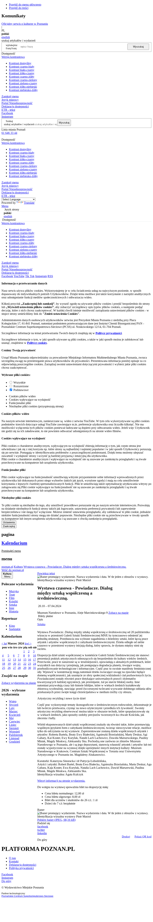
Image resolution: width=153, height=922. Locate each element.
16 (29, 659)
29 (24, 667)
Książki (13, 601)
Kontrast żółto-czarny (21, 73)
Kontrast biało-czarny (21, 70)
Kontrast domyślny (20, 63)
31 (34, 667)
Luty (12, 708)
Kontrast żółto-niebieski (23, 86)
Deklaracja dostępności (22, 864)
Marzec (13, 711)
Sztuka (13, 604)
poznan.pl (7, 566)
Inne (11, 608)
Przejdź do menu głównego (25, 4)
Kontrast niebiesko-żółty (23, 90)
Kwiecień (14, 714)
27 (14, 667)
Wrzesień (14, 731)
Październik (16, 734)
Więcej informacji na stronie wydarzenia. (61, 780)
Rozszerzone (21, 386)
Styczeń (13, 704)
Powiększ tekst (46, 573)
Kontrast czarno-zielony (23, 80)
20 (14, 663)
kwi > (28, 643)
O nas (12, 858)
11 (3, 659)
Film (11, 598)
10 (34, 655)
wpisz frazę (14, 47)
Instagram (7, 116)
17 (34, 659)
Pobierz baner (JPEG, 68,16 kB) (56, 819)
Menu (4, 206)
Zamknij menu (10, 96)
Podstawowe (21, 390)
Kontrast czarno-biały (21, 66)
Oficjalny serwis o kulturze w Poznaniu (24, 23)
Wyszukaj (138, 46)
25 (3, 667)
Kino (12, 625)
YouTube (19, 276)
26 (9, 667)
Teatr (12, 594)
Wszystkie (19, 382)
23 (29, 663)
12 (9, 659)
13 (14, 659)
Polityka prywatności (21, 868)
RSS (50, 276)
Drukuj (126, 836)
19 (9, 663)
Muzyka (14, 591)
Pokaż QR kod (143, 836)
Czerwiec (14, 721)
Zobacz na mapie (118, 612)
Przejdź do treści (18, 7)
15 (24, 659)
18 (3, 663)
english (5, 37)
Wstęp (12, 701)
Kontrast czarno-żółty (21, 76)
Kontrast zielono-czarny (23, 83)
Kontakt (13, 861)
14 (19, 659)
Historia (13, 611)
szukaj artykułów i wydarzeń (19, 124)
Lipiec (12, 724)
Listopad (14, 738)
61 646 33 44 (9, 132)
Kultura (18, 566)
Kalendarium (14, 543)
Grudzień (14, 741)
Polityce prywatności (109, 333)
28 (19, 667)
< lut (4, 643)
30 (29, 667)
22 (24, 663)
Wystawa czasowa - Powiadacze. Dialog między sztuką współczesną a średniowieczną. (75, 566)
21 (19, 663)
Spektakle (15, 629)
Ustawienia (9, 522)
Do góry (42, 839)
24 (34, 663)
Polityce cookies (37, 342)
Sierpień (14, 728)
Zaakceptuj (9, 526)
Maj (11, 718)
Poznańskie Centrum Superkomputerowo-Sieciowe (27, 896)
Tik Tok (30, 276)
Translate (29, 202)
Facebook (7, 113)
